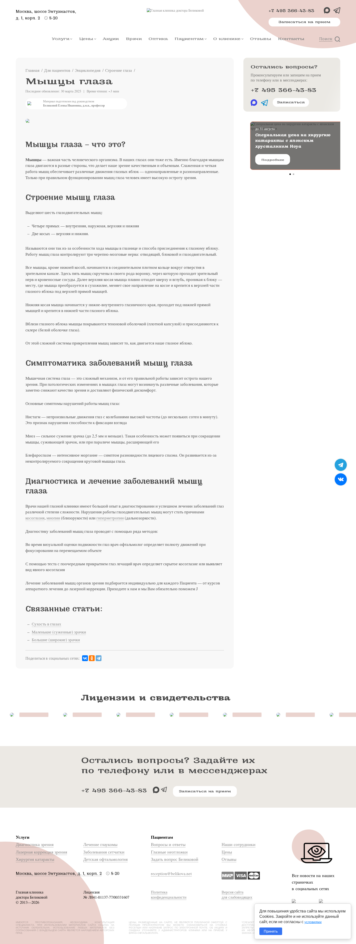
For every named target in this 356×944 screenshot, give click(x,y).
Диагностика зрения (35, 844)
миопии (53, 518)
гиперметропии (110, 518)
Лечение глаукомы (100, 844)
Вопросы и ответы (168, 844)
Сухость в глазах (46, 624)
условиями (313, 922)
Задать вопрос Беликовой (174, 859)
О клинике (226, 38)
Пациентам (189, 38)
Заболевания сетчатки (103, 852)
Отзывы (260, 38)
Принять (271, 931)
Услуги (60, 38)
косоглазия (35, 518)
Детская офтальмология (105, 859)
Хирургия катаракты (35, 859)
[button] (290, 174)
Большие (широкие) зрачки (56, 639)
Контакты (291, 38)
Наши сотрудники (238, 844)
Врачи (134, 38)
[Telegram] (98, 658)
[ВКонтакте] (85, 658)
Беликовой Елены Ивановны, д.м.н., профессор (74, 105)
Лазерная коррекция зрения (41, 852)
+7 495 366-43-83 (291, 10)
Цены (86, 38)
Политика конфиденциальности (168, 894)
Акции (111, 38)
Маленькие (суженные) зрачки (59, 632)
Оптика (158, 38)
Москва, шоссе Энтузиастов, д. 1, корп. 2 (59, 873)
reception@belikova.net (171, 873)
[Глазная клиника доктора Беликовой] (178, 10)
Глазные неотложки (169, 852)
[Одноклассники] (92, 658)
